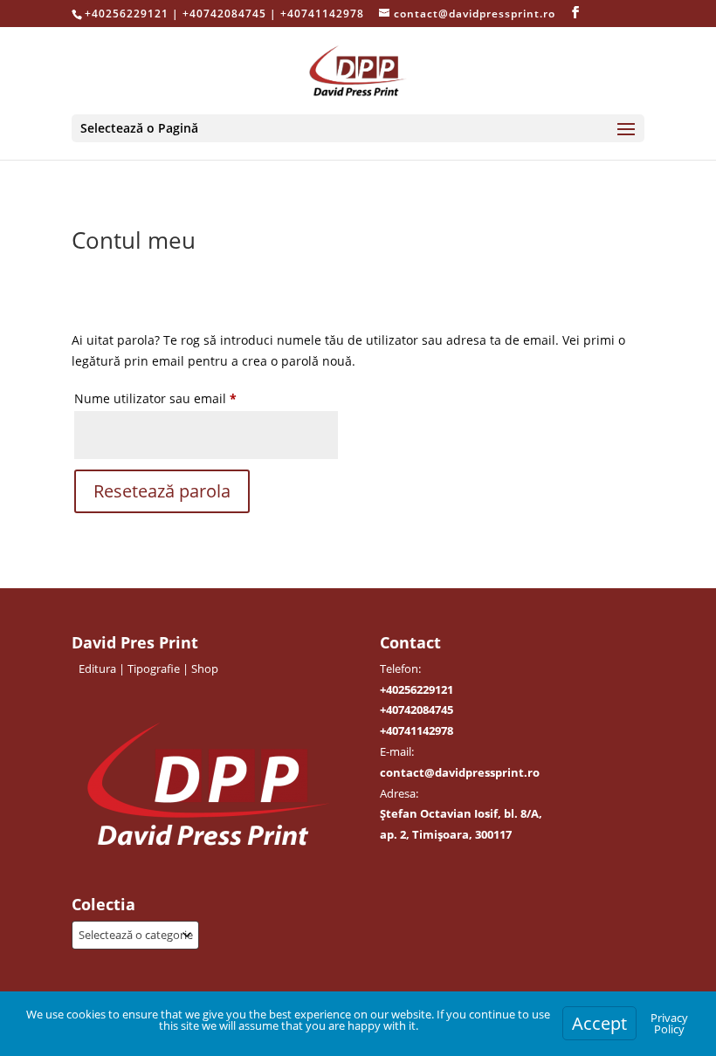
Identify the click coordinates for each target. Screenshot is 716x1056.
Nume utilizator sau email (188, 398)
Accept (599, 1023)
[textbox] (135, 935)
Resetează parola (162, 491)
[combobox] (135, 935)
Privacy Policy (669, 1023)
